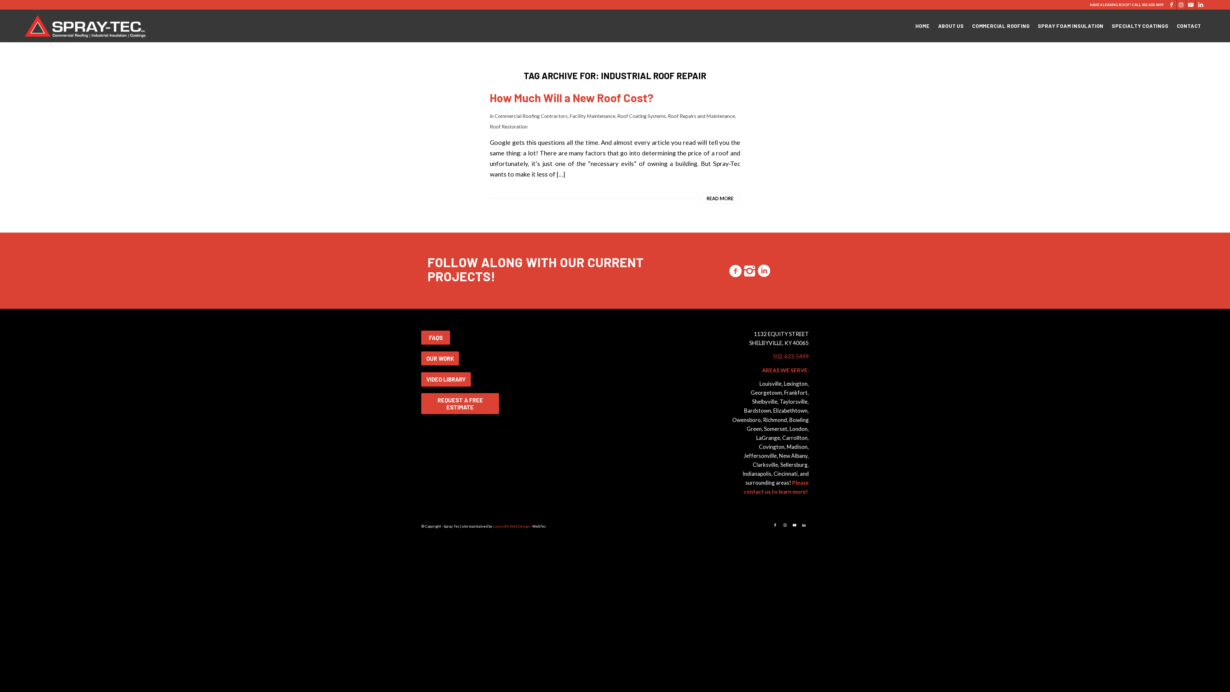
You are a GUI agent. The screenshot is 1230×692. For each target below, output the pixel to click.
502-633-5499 (1152, 5)
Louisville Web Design (511, 526)
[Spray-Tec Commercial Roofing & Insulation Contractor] (87, 26)
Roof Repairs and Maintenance (701, 116)
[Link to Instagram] (1181, 5)
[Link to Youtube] (1190, 5)
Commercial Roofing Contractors (531, 116)
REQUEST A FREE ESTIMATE (460, 404)
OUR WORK (440, 358)
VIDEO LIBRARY (446, 379)
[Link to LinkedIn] (1200, 5)
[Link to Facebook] (1171, 5)
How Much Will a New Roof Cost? (571, 97)
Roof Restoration (509, 126)
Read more (720, 198)
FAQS (436, 337)
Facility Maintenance (592, 116)
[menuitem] (922, 26)
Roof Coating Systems (641, 116)
